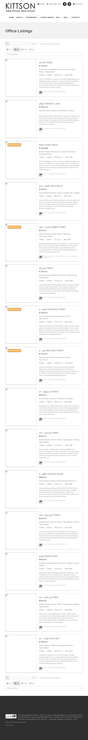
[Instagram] (69, 4)
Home (11, 17)
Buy (58, 17)
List (17, 49)
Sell (66, 17)
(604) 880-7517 (54, 4)
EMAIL (42, 4)
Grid (10, 49)
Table (25, 49)
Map (32, 49)
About (19, 17)
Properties (31, 17)
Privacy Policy (9, 725)
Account (78, 4)
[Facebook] (65, 4)
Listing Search (47, 17)
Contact (75, 17)
